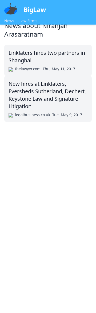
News (9, 20)
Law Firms (28, 20)
